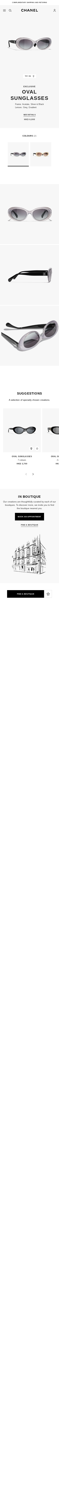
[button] (29, 9)
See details (29, 115)
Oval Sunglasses (19, 456)
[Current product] (18, 154)
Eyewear (22, 640)
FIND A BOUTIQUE (25, 594)
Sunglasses (38, 640)
